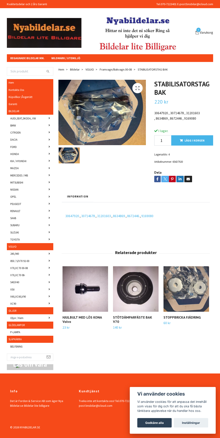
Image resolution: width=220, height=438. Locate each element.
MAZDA (14, 228)
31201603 (104, 276)
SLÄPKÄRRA (15, 399)
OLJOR (13, 370)
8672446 (133, 276)
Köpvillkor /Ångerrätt (20, 157)
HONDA (14, 214)
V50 (12, 349)
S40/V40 (14, 342)
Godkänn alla (154, 422)
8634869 (119, 276)
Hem (11, 142)
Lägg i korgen (195, 200)
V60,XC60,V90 (18, 356)
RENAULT (15, 271)
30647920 (72, 276)
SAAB (13, 278)
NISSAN (14, 249)
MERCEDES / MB (19, 235)
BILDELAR (14, 171)
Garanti (13, 164)
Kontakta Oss (16, 150)
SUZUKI (14, 292)
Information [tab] (77, 256)
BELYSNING (16, 406)
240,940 (14, 313)
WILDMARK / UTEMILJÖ (65, 118)
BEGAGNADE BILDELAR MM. (27, 118)
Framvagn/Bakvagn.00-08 (116, 129)
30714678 (88, 276)
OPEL (13, 256)
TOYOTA (15, 299)
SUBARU (15, 285)
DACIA (13, 199)
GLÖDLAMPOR (17, 385)
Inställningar (191, 422)
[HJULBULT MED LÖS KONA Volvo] (85, 349)
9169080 (147, 276)
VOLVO (13, 306)
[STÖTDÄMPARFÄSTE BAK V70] (136, 349)
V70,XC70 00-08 (19, 328)
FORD (13, 207)
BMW (13, 185)
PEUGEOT (15, 264)
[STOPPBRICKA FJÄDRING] (186, 349)
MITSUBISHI (16, 242)
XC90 (13, 363)
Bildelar (75, 129)
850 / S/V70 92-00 (19, 321)
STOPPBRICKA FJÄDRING (182, 377)
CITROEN (15, 192)
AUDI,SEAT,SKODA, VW (23, 178)
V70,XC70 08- (17, 335)
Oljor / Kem (16, 378)
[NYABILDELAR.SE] (82, 43)
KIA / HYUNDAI (18, 221)
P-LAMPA (15, 392)
